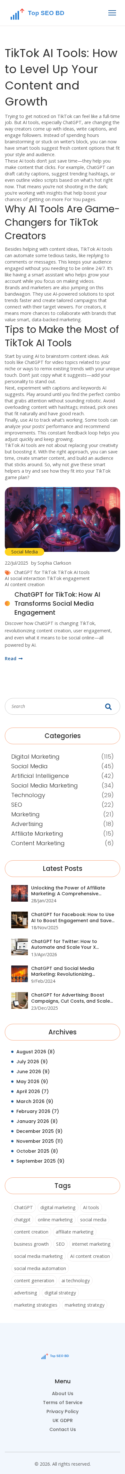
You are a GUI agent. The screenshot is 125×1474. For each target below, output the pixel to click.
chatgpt (22, 1220)
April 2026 (32, 1091)
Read (11, 658)
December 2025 (39, 1131)
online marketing (55, 1220)
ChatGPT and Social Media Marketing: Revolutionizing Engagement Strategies (62, 971)
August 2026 (35, 1052)
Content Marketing (38, 843)
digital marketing (58, 1207)
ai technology (76, 1280)
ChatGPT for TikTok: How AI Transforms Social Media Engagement (57, 603)
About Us (62, 1393)
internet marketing (91, 1244)
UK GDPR (63, 1420)
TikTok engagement (68, 578)
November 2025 (39, 1141)
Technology (28, 795)
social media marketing (38, 1256)
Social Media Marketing (44, 785)
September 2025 (40, 1161)
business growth (31, 1244)
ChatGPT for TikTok (35, 572)
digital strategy (60, 1293)
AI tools (91, 1207)
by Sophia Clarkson (51, 563)
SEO (16, 805)
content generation (34, 1280)
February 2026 (37, 1111)
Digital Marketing (35, 757)
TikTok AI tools (74, 572)
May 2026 (32, 1081)
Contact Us (62, 1429)
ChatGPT (23, 1207)
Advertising (27, 824)
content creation (31, 1232)
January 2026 (37, 1121)
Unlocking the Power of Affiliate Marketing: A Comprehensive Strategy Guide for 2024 (68, 891)
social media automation (40, 1268)
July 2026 (32, 1061)
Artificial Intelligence (40, 776)
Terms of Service (62, 1402)
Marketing (25, 814)
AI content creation (25, 584)
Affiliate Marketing (37, 834)
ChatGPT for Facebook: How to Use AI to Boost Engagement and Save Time (72, 917)
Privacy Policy (62, 1411)
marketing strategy (84, 1305)
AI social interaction (25, 578)
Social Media (24, 552)
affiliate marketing (75, 1232)
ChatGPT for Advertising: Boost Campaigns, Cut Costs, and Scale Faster (70, 998)
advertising (25, 1293)
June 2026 (33, 1071)
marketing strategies (35, 1305)
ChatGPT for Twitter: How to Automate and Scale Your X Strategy (64, 944)
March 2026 (34, 1101)
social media (93, 1220)
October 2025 (37, 1151)
